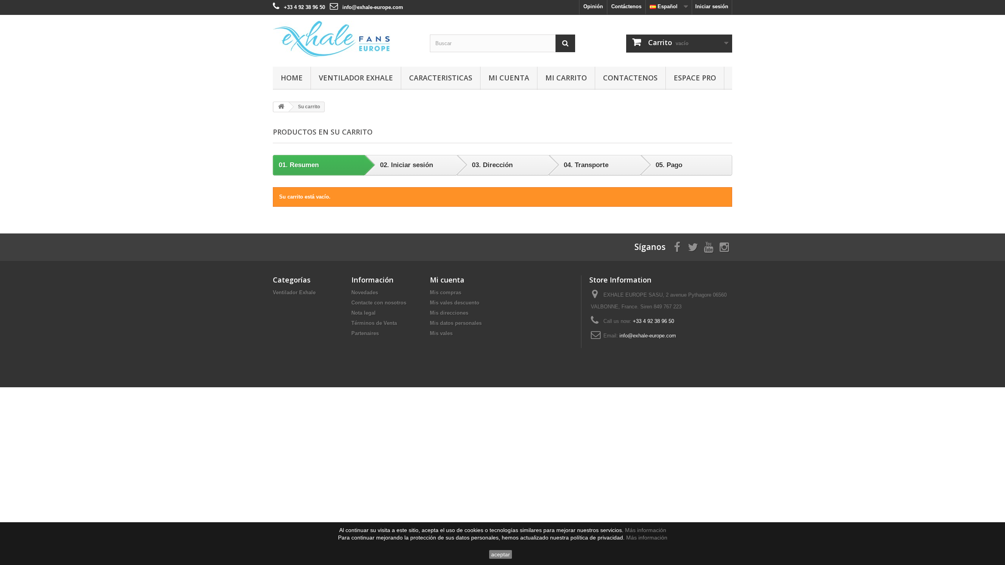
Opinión (593, 6)
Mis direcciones (449, 313)
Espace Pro (695, 77)
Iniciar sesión (711, 6)
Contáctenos (626, 6)
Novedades (364, 292)
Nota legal (363, 313)
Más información (645, 530)
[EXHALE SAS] (345, 39)
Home (292, 77)
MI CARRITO (566, 77)
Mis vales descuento (454, 303)
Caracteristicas (440, 77)
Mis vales (441, 333)
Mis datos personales (456, 323)
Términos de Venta (374, 323)
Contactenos (630, 77)
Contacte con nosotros (378, 303)
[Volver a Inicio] (281, 107)
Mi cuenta (447, 279)
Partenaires (365, 333)
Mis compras (445, 292)
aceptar (500, 554)
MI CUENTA (508, 77)
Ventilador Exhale (356, 77)
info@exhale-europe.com (372, 7)
